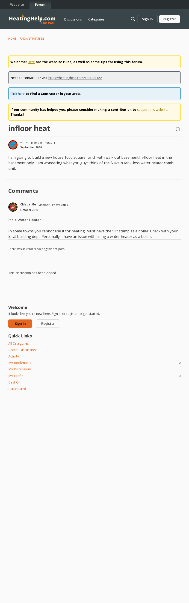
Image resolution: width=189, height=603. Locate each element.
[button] (178, 129)
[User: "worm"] (13, 144)
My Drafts (94, 376)
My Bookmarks (94, 362)
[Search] (133, 19)
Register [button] (48, 323)
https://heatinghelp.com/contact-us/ (75, 78)
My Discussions (20, 369)
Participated (17, 388)
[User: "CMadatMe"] (13, 207)
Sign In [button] (20, 323)
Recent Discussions (22, 350)
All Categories (18, 343)
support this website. (152, 109)
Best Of (14, 382)
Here (31, 62)
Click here (17, 93)
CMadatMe (28, 204)
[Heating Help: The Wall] (32, 19)
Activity (13, 356)
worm (24, 142)
